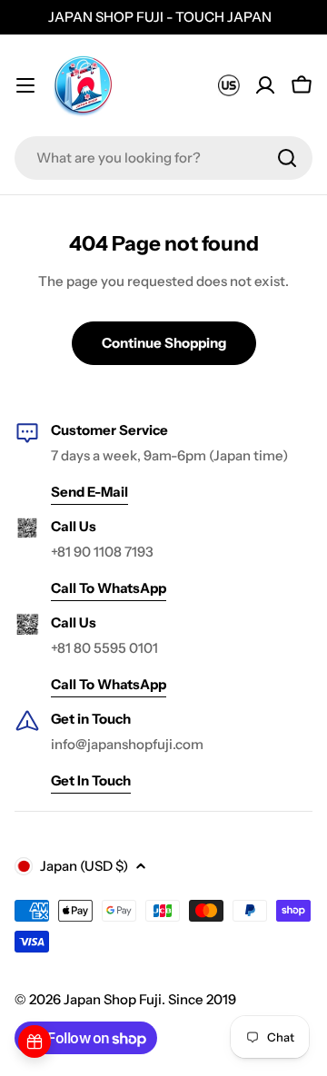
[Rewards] (34, 1041)
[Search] (287, 158)
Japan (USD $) (84, 865)
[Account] (265, 85)
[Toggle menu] (25, 85)
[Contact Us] (229, 85)
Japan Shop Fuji (113, 999)
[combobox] (163, 158)
